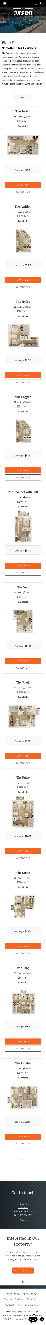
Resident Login (14, 1293)
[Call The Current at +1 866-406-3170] (41, 3)
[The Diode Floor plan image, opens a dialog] (23, 907)
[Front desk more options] (42, 1319)
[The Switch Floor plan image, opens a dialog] (23, 145)
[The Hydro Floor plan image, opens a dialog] (23, 335)
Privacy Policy (33, 1299)
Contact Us (10, 1305)
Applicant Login (30, 1293)
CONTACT (24, 1270)
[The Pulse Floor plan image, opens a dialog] (23, 811)
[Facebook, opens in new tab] (23, 1282)
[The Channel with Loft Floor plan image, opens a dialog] (23, 526)
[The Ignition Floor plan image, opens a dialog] (23, 240)
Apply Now (29, 184)
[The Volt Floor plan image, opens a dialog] (23, 621)
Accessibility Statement (28, 1304)
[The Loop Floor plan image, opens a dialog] (23, 1002)
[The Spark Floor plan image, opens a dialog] (23, 716)
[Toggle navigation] (4, 3)
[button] (37, 3)
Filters (21, 97)
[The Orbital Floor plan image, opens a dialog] (23, 1097)
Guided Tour (28, 191)
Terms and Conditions (14, 1299)
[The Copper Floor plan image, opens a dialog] (23, 431)
